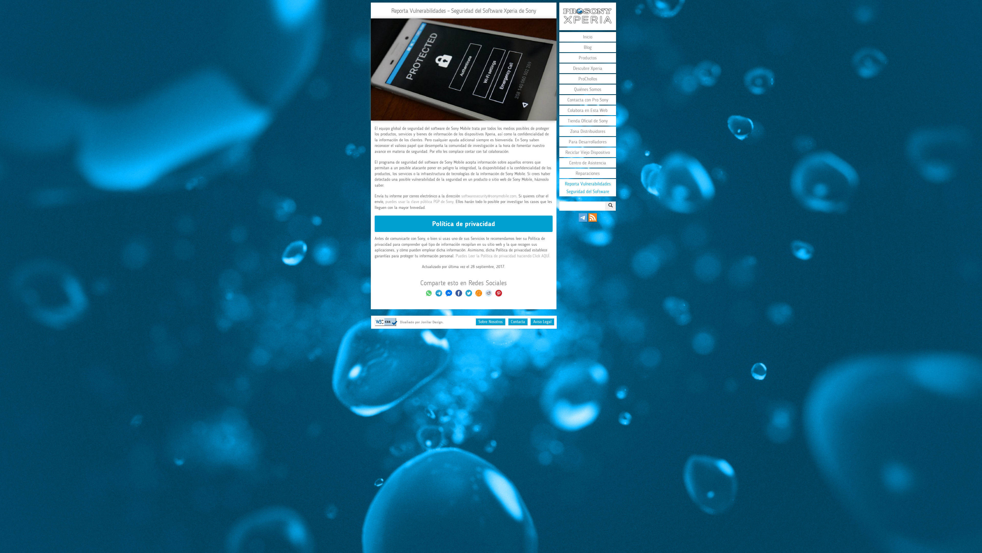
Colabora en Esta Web (588, 110)
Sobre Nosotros (490, 321)
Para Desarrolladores (588, 142)
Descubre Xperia (587, 68)
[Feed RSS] (592, 220)
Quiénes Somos (587, 89)
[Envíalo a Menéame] (478, 295)
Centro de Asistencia (587, 163)
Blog (588, 47)
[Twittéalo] (468, 295)
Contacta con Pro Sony (587, 100)
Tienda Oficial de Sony (588, 121)
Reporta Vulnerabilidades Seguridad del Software (588, 187)
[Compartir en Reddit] (488, 295)
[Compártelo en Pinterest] (498, 295)
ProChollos (587, 79)
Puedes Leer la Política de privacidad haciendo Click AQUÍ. (503, 255)
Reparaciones (588, 173)
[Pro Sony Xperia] (587, 16)
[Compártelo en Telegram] (439, 295)
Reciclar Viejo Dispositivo (587, 152)
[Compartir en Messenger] (448, 295)
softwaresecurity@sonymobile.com (488, 196)
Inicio (587, 37)
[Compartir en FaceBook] (459, 295)
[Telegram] (583, 220)
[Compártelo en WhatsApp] (429, 295)
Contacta (518, 321)
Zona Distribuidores (587, 131)
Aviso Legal (542, 321)
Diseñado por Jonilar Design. (422, 322)
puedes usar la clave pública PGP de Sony (418, 201)
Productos (588, 58)
